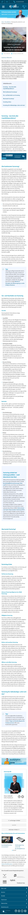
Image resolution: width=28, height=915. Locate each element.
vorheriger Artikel (15, 820)
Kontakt (3, 896)
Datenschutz (4, 903)
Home (3, 22)
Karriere (3, 892)
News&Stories (8, 22)
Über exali (3, 888)
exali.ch (14, 6)
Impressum (4, 899)
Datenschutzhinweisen (7, 864)
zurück (14, 825)
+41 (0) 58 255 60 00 (20, 1)
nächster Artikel (13, 829)
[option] (7, 842)
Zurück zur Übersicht (7, 57)
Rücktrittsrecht (4, 907)
